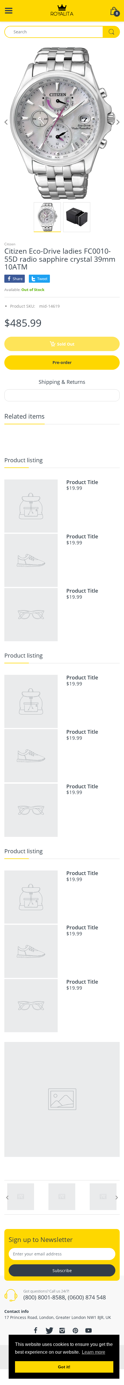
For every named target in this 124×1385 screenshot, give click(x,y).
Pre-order (62, 362)
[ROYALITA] (62, 10)
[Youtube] (88, 1330)
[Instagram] (62, 1330)
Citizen (9, 244)
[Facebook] (35, 1330)
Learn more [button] (93, 1352)
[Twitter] (49, 1330)
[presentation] (7, 1197)
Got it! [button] (64, 1367)
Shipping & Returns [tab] (62, 381)
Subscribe (62, 1270)
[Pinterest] (75, 1330)
